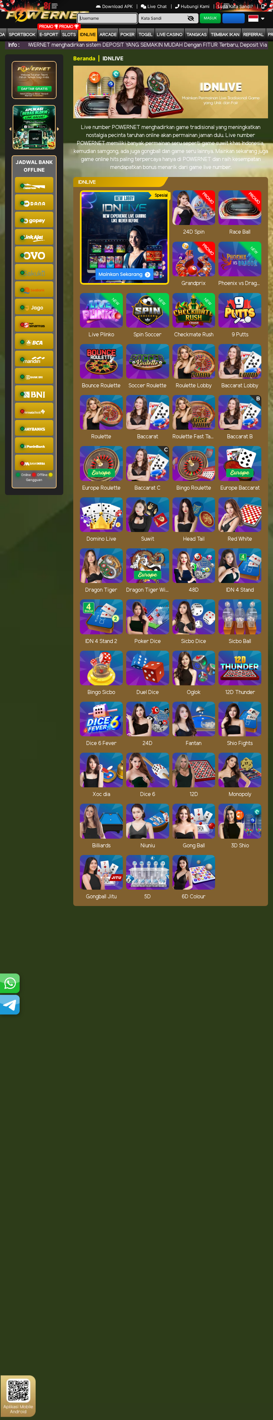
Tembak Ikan (225, 34)
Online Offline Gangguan (34, 477)
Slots (69, 34)
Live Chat (156, 6)
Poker (128, 34)
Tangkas (196, 34)
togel (145, 34)
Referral (253, 34)
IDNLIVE (88, 34)
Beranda (84, 58)
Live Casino (169, 34)
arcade (108, 34)
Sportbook (22, 34)
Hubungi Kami (195, 6)
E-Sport (49, 34)
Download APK (117, 6)
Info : (13, 45)
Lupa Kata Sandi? (236, 6)
